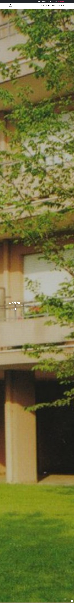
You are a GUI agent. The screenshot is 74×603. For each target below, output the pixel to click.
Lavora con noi (61, 1)
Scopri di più (12, 309)
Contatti (53, 5)
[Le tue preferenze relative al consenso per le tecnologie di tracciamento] (72, 601)
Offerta (40, 5)
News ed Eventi (46, 5)
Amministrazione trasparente (43, 1)
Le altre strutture (53, 1)
